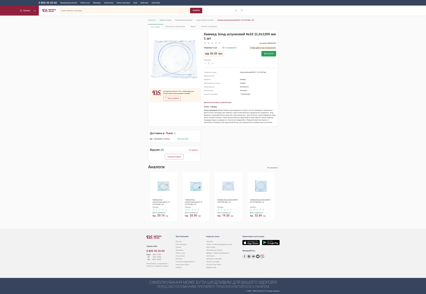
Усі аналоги (272, 168)
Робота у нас (85, 3)
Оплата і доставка (123, 3)
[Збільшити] (212, 63)
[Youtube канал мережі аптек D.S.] (253, 256)
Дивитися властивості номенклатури (217, 102)
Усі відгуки (193, 150)
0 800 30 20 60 (48, 2)
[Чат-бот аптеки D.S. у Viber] (262, 256)
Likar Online (156, 3)
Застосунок (210, 256)
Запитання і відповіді (213, 259)
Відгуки (193, 26)
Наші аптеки (108, 3)
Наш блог (209, 241)
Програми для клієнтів (68, 3)
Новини (178, 247)
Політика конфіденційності (185, 261)
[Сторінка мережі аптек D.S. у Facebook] (244, 256)
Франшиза (97, 3)
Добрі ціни (144, 3)
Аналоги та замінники (209, 26)
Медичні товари (165, 20)
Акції (135, 3)
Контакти (179, 259)
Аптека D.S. (152, 20)
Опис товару (155, 27)
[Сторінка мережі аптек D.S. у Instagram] (249, 256)
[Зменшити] (205, 63)
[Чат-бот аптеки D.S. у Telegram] (258, 256)
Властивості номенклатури (175, 26)
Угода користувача (182, 264)
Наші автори (180, 256)
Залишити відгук (174, 157)
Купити (270, 54)
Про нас (179, 241)
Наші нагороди (181, 244)
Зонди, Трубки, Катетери (205, 20)
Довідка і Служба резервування (217, 253)
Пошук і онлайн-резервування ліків (219, 244)
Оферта (179, 267)
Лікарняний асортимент (184, 20)
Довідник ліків (211, 267)
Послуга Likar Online (213, 264)
